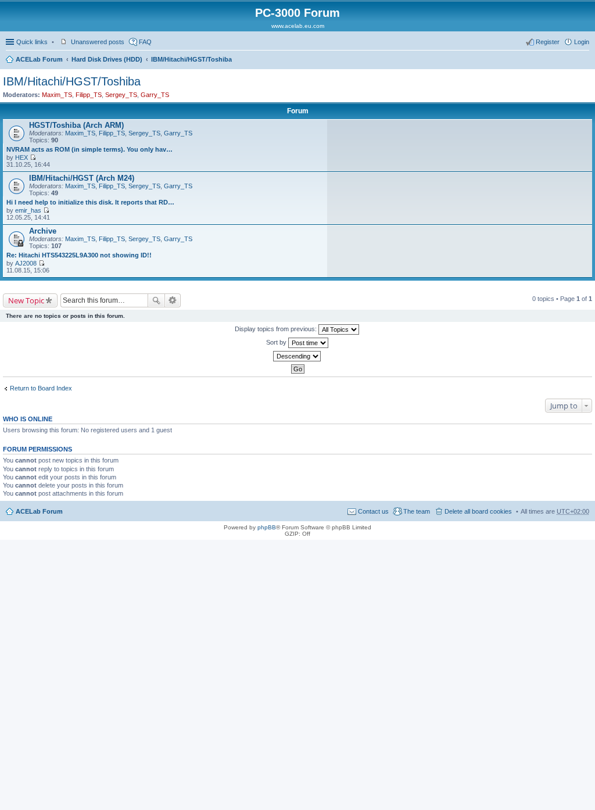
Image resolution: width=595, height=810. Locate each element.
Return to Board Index (41, 388)
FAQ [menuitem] (145, 41)
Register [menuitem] (548, 41)
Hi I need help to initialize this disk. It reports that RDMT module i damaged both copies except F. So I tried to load (90, 202)
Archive (42, 231)
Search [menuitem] (584, 60)
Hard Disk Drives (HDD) (106, 59)
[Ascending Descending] (297, 356)
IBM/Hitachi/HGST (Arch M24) (81, 178)
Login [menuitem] (581, 41)
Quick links (32, 41)
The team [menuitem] (416, 511)
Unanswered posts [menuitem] (97, 41)
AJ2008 (26, 263)
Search (156, 300)
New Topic (26, 300)
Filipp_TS (89, 94)
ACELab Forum (39, 59)
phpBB (266, 527)
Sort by (277, 342)
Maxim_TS (57, 94)
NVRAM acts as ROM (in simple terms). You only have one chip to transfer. (90, 149)
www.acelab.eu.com (297, 26)
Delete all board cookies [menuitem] (478, 511)
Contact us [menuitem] (373, 511)
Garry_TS (155, 94)
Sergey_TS (121, 94)
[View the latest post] (33, 157)
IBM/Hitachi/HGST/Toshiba (191, 59)
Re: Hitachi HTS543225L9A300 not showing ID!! (79, 255)
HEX (21, 157)
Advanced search (173, 300)
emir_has (28, 210)
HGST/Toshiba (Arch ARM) (76, 125)
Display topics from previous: (276, 328)
